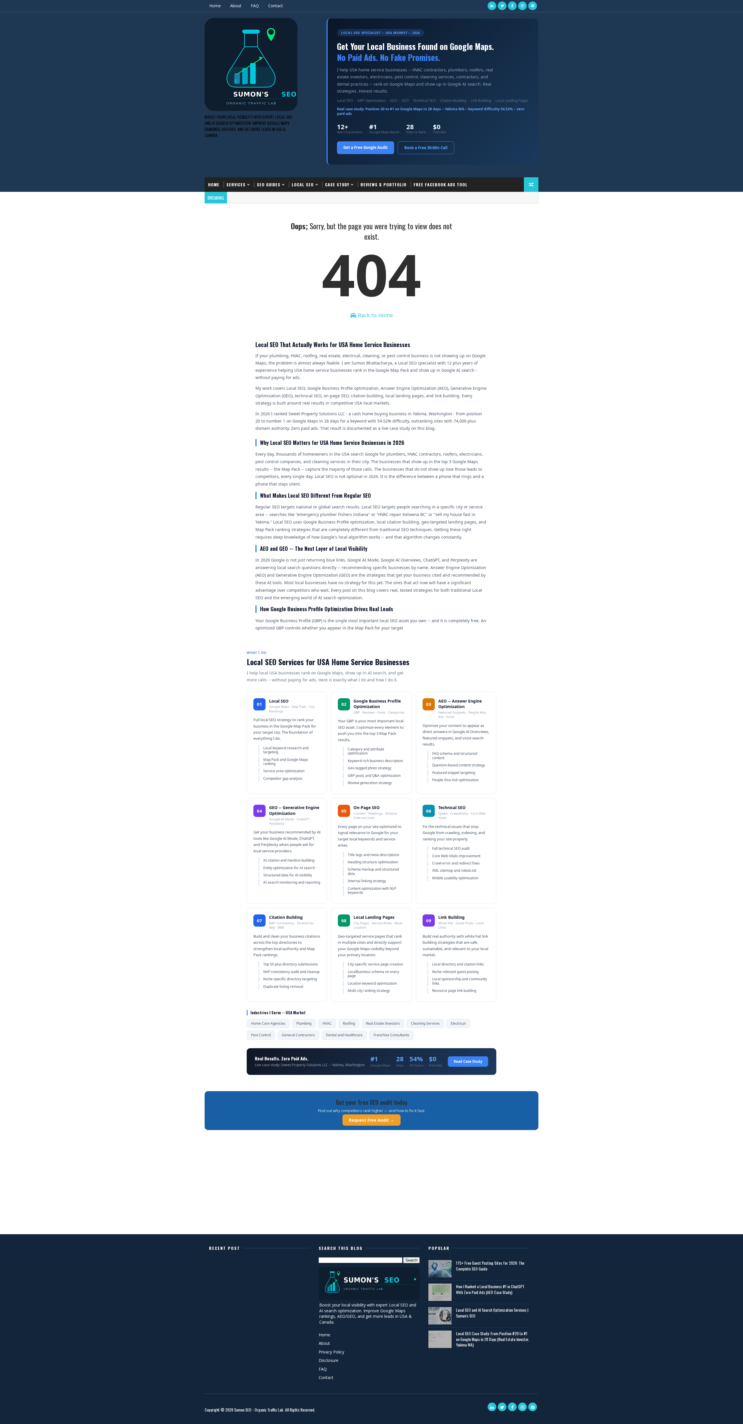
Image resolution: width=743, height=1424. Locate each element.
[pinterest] (532, 5)
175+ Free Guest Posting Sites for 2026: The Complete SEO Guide (490, 1266)
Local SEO (303, 184)
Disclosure (328, 1360)
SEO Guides (268, 184)
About (235, 5)
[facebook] (512, 5)
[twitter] (502, 5)
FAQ (255, 5)
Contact (275, 5)
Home (215, 5)
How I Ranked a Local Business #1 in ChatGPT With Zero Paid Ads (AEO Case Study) (490, 1289)
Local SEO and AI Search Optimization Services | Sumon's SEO (492, 1313)
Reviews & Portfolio (383, 184)
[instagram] (522, 5)
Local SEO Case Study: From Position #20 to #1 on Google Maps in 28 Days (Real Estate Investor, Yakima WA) (492, 1339)
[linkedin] (492, 5)
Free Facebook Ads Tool (441, 184)
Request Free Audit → (371, 1120)
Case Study (337, 184)
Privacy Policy (331, 1352)
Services (236, 184)
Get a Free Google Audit (365, 147)
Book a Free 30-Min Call (426, 147)
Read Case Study (468, 1061)
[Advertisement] (371, 1189)
